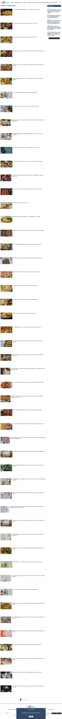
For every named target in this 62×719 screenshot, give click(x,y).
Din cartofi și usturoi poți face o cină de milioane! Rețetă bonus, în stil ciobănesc (27, 644)
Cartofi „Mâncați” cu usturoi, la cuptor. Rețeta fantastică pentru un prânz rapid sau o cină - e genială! (28, 548)
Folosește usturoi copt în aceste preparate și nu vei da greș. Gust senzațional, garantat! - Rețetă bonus (28, 355)
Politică (12, 2)
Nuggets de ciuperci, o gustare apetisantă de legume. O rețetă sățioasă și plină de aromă (29, 50)
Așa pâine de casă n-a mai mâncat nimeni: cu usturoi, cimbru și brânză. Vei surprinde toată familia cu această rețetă (27, 397)
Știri (22, 2)
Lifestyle (25, 2)
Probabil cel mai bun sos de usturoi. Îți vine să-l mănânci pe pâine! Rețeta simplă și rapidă (29, 451)
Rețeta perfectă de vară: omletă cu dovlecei (21, 202)
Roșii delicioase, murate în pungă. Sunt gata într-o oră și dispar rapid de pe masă (27, 257)
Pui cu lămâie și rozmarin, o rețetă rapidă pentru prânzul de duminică (25, 299)
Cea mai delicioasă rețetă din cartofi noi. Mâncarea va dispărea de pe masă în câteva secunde (28, 341)
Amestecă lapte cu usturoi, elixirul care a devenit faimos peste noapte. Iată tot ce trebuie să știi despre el (28, 576)
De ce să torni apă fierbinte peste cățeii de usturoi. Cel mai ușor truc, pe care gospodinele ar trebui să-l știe (28, 617)
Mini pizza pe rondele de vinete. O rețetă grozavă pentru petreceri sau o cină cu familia (28, 230)
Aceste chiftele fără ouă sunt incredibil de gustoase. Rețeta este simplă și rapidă (27, 409)
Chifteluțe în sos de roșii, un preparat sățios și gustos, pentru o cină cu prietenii (27, 188)
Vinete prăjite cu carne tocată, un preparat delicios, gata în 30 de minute (26, 106)
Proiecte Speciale (53, 2)
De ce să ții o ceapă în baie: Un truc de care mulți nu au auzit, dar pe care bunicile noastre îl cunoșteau (28, 686)
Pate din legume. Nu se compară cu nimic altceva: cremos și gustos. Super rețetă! (27, 561)
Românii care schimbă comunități (42, 2)
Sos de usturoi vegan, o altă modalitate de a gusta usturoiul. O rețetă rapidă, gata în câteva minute (28, 521)
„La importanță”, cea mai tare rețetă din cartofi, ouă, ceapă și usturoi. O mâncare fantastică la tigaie (28, 604)
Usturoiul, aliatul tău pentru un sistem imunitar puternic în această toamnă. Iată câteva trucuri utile (27, 134)
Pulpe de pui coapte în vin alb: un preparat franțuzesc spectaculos (25, 37)
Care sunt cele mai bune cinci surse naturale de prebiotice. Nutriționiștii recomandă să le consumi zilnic (28, 176)
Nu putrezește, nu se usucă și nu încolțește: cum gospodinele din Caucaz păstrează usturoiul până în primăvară (27, 120)
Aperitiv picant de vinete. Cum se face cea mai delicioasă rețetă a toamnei (26, 147)
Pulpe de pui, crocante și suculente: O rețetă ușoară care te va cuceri (25, 23)
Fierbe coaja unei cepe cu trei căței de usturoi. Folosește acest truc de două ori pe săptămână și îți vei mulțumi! (28, 479)
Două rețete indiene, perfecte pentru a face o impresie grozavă (24, 313)
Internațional (17, 2)
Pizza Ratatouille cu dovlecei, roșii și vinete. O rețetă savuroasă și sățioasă (26, 271)
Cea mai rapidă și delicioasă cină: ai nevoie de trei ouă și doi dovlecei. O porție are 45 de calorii (28, 466)
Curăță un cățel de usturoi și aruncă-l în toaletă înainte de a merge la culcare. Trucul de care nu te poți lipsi (28, 535)
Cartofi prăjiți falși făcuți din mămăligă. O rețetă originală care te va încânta (26, 9)
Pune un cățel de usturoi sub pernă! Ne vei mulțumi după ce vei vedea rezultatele (27, 672)
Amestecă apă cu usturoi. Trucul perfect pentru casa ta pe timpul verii (25, 589)
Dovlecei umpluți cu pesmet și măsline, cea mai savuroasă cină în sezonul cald (27, 244)
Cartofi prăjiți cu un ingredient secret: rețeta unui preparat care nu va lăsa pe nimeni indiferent (28, 79)
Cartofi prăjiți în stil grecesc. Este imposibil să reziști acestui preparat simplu (27, 326)
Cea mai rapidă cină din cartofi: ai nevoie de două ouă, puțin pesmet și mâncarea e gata (28, 423)
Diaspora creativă (31, 2)
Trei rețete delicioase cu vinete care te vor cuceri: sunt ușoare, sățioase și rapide (27, 161)
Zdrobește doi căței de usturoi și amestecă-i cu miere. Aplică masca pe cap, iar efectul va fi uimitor (28, 659)
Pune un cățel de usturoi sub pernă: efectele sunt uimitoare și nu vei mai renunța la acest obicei (28, 493)
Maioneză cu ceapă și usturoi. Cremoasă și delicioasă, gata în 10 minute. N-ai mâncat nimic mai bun (28, 631)
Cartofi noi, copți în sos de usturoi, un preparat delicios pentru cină (25, 285)
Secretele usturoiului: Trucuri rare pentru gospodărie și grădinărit (25, 92)
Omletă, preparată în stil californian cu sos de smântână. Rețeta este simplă (26, 216)
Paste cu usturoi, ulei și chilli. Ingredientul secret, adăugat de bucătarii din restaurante (28, 382)
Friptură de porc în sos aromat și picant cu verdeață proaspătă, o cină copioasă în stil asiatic (28, 65)
